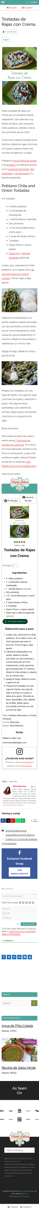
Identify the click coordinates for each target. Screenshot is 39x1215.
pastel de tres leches (18, 169)
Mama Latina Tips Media (26, 1191)
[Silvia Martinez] (7, 794)
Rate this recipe (10, 902)
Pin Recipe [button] (12, 500)
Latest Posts (13, 781)
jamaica (10, 165)
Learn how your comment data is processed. (19, 932)
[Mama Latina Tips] (3, 2)
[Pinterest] (24, 957)
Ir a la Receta (10, 32)
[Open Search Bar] (27, 2)
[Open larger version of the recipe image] (19, 522)
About (4, 781)
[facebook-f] (19, 854)
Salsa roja (14, 253)
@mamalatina (27, 762)
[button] (15, 621)
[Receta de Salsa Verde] (19, 1050)
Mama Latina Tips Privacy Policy (19, 1196)
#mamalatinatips (26, 766)
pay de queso (22, 173)
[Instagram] (14, 957)
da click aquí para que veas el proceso (18, 274)
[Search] (34, 1003)
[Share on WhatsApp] (18, 820)
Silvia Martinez (19, 786)
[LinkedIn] (19, 957)
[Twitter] (34, 786)
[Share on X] (8, 820)
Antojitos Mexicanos (16, 830)
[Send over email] (23, 820)
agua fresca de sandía (25, 160)
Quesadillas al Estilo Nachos (20, 835)
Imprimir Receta (29, 499)
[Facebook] (32, 786)
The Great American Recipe (14, 805)
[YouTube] (30, 957)
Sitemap (24, 1193)
